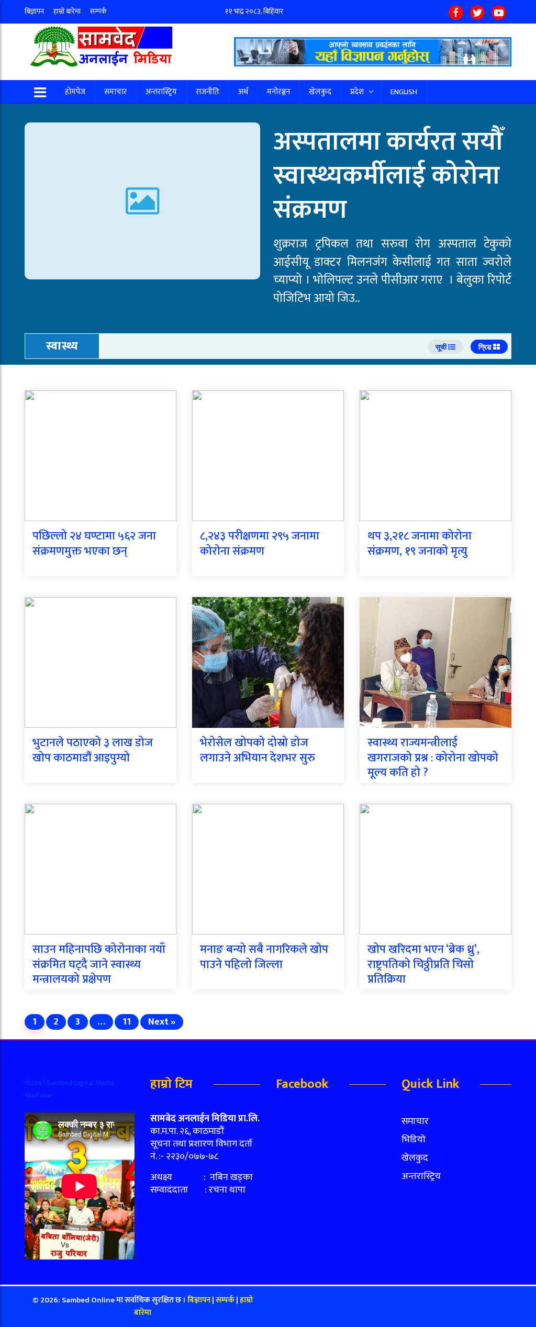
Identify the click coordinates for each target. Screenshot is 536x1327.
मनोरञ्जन (278, 91)
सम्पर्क (98, 11)
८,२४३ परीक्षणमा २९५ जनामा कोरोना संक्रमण (259, 543)
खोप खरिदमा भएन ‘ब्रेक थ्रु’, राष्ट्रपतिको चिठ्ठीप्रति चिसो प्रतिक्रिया (423, 964)
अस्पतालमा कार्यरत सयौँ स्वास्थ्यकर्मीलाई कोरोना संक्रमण (387, 176)
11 (126, 1022)
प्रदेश (357, 91)
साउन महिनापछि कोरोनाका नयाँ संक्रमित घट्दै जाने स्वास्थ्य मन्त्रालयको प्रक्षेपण (98, 964)
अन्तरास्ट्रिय (161, 91)
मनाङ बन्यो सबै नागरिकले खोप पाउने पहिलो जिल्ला (264, 957)
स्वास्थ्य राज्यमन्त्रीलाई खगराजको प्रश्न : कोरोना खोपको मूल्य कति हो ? (432, 757)
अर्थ (243, 91)
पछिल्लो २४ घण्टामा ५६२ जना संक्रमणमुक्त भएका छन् (94, 543)
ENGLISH (403, 91)
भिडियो (413, 1140)
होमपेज (75, 91)
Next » (161, 1022)
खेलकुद (320, 91)
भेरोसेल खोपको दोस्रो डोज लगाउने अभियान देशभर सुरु (257, 750)
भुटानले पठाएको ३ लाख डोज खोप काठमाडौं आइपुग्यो (92, 750)
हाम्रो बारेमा (67, 11)
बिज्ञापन (34, 11)
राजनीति (207, 91)
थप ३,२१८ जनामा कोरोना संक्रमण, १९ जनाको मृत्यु (419, 543)
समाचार (115, 91)
